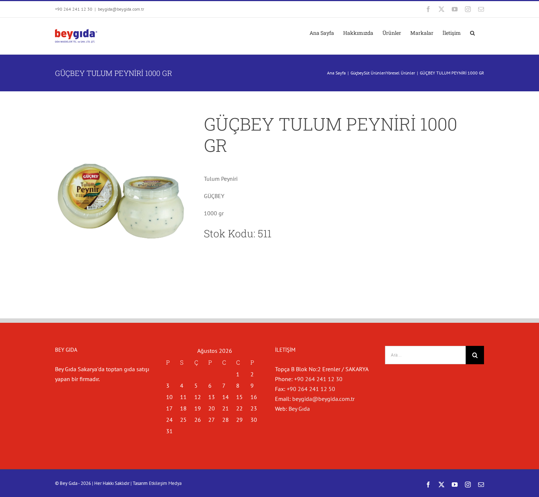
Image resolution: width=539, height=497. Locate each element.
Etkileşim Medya (165, 483)
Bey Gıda (299, 408)
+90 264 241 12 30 (318, 379)
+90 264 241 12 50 (311, 388)
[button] (472, 33)
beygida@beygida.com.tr (121, 9)
